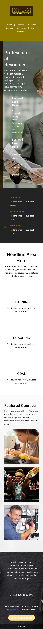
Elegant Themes (14, 610)
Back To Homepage (21, 617)
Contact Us (21, 28)
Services (20, 25)
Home (9, 25)
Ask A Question (17, 211)
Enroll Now (15, 225)
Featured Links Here (17, 102)
